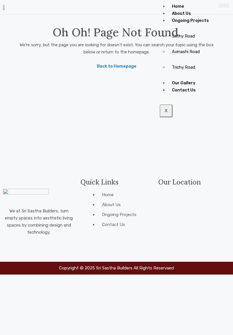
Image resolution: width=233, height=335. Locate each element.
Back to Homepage (116, 66)
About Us (181, 13)
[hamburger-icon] (223, 6)
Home (178, 6)
